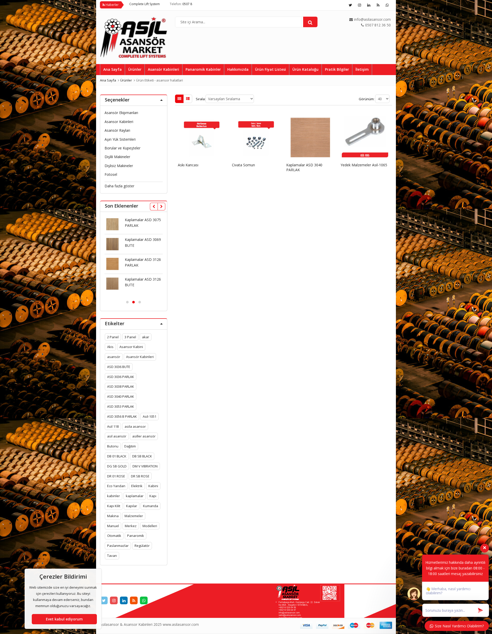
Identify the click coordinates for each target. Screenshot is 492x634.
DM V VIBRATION (145, 466)
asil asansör (116, 436)
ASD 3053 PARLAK (120, 406)
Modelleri (149, 526)
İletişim (362, 69)
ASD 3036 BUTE (118, 366)
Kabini (153, 486)
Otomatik (114, 535)
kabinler (113, 496)
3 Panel (130, 337)
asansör (113, 356)
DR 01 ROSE (116, 476)
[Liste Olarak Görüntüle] (187, 99)
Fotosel (111, 174)
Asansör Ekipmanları (121, 112)
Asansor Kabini (131, 346)
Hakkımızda (238, 69)
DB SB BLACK (142, 456)
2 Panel (113, 337)
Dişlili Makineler (117, 156)
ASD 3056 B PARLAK (122, 416)
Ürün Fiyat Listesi (270, 69)
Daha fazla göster (119, 185)
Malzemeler (134, 516)
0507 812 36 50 (151, 4)
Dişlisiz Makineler (119, 165)
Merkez (131, 526)
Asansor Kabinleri (119, 121)
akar (145, 337)
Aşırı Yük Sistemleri (120, 139)
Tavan (112, 555)
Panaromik (135, 535)
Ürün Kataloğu (305, 69)
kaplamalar (135, 496)
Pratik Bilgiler (337, 69)
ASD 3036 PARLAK (120, 376)
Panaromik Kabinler (203, 69)
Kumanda (150, 506)
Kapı (152, 496)
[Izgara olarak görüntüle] (179, 99)
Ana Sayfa (112, 69)
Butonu (112, 446)
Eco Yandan (116, 486)
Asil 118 (113, 426)
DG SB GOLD (117, 466)
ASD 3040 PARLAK (120, 396)
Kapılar (131, 506)
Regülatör (142, 545)
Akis (110, 346)
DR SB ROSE (140, 476)
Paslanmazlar (118, 545)
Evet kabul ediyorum (64, 619)
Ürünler (134, 69)
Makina (113, 516)
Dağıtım (130, 446)
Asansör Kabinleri (163, 69)
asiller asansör (144, 436)
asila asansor (135, 426)
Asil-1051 (149, 416)
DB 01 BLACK (116, 456)
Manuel (113, 526)
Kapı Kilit (113, 506)
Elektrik (136, 486)
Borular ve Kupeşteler (122, 148)
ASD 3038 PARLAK (120, 386)
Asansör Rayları (117, 130)
